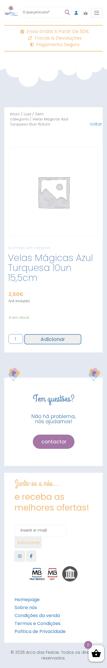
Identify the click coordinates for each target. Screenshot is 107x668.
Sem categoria (27, 116)
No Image (17, 247)
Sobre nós (26, 607)
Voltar (96, 124)
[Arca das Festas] (11, 13)
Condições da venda (37, 615)
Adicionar (53, 339)
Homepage (27, 599)
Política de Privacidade (40, 631)
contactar (53, 441)
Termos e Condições (37, 623)
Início (15, 114)
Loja (27, 114)
